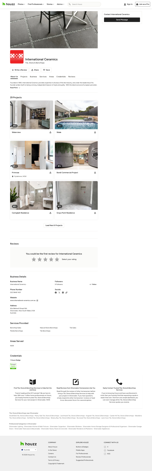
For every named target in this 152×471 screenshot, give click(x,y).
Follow (94, 284)
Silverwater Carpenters (58, 426)
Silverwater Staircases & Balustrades (27, 429)
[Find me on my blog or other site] (66, 292)
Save (48, 70)
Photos (20, 4)
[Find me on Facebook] (56, 292)
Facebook (110, 450)
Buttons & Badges (82, 447)
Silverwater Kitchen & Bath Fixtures (36, 426)
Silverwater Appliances (102, 429)
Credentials (61, 77)
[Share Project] (50, 132)
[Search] (69, 4)
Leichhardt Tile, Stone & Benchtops (72, 416)
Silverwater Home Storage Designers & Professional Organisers (105, 426)
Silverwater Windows (74, 426)
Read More (14, 88)
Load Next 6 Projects (54, 225)
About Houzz (52, 447)
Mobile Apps (80, 450)
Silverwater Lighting (16, 426)
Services (43, 77)
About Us (14, 77)
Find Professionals (35, 4)
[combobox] (84, 4)
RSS (108, 454)
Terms (50, 460)
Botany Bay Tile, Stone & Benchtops (63, 418)
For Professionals (82, 453)
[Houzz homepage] (9, 3)
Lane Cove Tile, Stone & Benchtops (113, 418)
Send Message (122, 20)
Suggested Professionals (84, 460)
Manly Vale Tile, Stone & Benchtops (47, 416)
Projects (23, 77)
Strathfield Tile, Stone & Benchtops (21, 416)
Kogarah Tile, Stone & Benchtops (97, 416)
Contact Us (52, 457)
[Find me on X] (59, 292)
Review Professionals (83, 457)
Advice (60, 4)
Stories (49, 4)
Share (36, 70)
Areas (51, 77)
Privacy (56, 460)
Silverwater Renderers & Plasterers (80, 429)
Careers (51, 453)
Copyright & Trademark (56, 464)
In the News (52, 450)
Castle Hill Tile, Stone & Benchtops (122, 416)
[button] (54, 364)
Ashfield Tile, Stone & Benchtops (38, 418)
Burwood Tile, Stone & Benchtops (88, 418)
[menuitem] (21, 4)
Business (33, 77)
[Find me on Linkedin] (63, 292)
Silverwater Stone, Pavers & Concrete (54, 429)
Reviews (71, 77)
